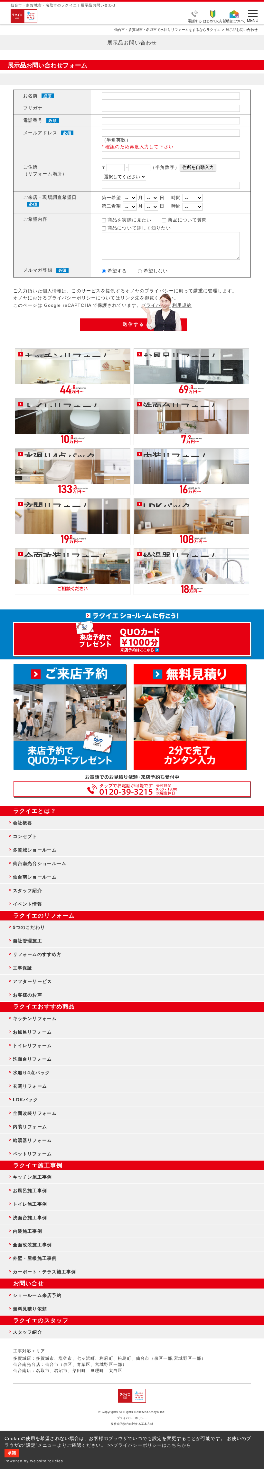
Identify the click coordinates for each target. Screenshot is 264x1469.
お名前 (30, 95)
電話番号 (32, 120)
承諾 (12, 1453)
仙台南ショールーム (35, 877)
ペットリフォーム (32, 1153)
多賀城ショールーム (35, 849)
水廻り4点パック (31, 1072)
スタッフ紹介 (27, 890)
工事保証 (22, 967)
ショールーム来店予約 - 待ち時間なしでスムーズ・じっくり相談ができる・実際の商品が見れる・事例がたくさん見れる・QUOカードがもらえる (70, 717)
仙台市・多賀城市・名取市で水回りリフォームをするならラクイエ (167, 30)
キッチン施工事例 (32, 1177)
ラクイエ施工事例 (37, 1165)
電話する (195, 20)
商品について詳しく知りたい (138, 227)
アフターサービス (32, 981)
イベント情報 (27, 904)
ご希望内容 (35, 219)
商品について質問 (186, 219)
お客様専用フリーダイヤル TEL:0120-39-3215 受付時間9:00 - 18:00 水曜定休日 (132, 789)
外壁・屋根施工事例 (35, 1258)
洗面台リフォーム (32, 1059)
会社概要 (22, 822)
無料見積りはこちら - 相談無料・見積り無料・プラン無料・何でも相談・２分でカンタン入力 (190, 717)
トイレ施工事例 (30, 1204)
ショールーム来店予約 (37, 1295)
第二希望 (111, 206)
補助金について (234, 20)
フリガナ (32, 108)
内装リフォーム (30, 1126)
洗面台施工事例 (30, 1217)
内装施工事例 (27, 1231)
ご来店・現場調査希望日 (50, 197)
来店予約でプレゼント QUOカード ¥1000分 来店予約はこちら (132, 636)
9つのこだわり (29, 927)
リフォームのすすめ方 (37, 954)
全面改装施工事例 (32, 1244)
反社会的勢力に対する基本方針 (132, 1423)
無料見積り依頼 (30, 1308)
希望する (116, 270)
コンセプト (25, 836)
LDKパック (25, 1099)
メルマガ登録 (37, 270)
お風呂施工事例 (30, 1190)
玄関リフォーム (30, 1086)
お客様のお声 (27, 994)
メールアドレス (40, 132)
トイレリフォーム (32, 1045)
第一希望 (111, 197)
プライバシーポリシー (71, 297)
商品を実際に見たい (128, 219)
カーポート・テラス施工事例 (44, 1271)
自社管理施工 (27, 940)
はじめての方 (212, 20)
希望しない (155, 270)
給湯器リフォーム (32, 1140)
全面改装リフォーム (35, 1113)
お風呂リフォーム (32, 1032)
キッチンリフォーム (35, 1018)
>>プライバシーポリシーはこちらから (149, 1445)
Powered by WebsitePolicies (34, 1461)
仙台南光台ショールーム (39, 863)
